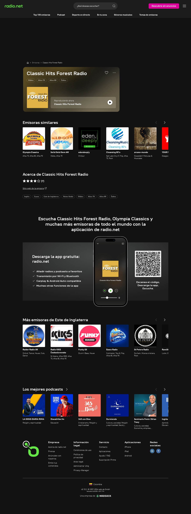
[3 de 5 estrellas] (31, 181)
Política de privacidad (78, 456)
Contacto (103, 447)
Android (128, 456)
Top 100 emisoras (41, 15)
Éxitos (63, 80)
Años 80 (53, 80)
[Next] (164, 121)
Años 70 (41, 80)
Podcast (61, 15)
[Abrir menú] (184, 6)
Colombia (97, 484)
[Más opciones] (114, 72)
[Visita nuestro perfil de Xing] (158, 451)
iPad (127, 451)
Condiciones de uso (82, 450)
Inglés (26, 197)
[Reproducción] (110, 102)
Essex (36, 197)
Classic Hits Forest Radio (67, 104)
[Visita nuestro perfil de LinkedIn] (152, 451)
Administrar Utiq (81, 466)
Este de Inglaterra (51, 197)
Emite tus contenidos (53, 464)
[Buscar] (114, 6)
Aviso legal (78, 462)
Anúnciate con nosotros (54, 457)
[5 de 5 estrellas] (38, 181)
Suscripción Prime (107, 460)
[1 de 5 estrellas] (24, 181)
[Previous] (156, 121)
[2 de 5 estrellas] (28, 181)
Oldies (30, 80)
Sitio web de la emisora (33, 188)
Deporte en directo (81, 15)
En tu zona (102, 15)
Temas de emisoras (148, 15)
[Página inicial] (28, 62)
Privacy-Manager (81, 470)
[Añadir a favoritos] (106, 72)
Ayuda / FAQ (104, 456)
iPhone (128, 447)
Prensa (51, 451)
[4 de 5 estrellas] (35, 181)
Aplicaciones (104, 451)
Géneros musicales (123, 15)
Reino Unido (68, 197)
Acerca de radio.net (57, 447)
